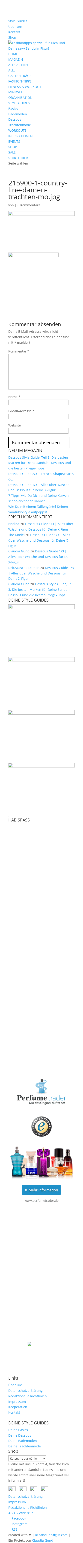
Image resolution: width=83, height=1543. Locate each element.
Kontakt (14, 32)
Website (14, 425)
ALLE (11, 70)
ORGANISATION (20, 97)
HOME (13, 54)
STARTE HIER (18, 158)
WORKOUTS (17, 130)
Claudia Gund (19, 551)
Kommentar (18, 351)
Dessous (14, 119)
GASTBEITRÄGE (19, 76)
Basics (13, 108)
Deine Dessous (19, 1435)
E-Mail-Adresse (21, 411)
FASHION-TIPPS (20, 81)
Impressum (17, 1401)
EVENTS (14, 141)
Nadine (14, 524)
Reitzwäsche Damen (23, 567)
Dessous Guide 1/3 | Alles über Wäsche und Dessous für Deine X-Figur (39, 540)
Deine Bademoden (22, 1440)
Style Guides (17, 21)
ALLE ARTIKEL (18, 65)
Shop (12, 37)
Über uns (15, 26)
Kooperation (17, 1407)
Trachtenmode (19, 125)
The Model (16, 535)
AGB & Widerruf (20, 1513)
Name (14, 397)
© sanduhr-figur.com (51, 1535)
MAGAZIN (15, 59)
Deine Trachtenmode (24, 1446)
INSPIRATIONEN (20, 136)
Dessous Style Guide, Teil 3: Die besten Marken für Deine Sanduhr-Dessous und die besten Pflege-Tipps (39, 463)
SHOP (12, 147)
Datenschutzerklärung (25, 1390)
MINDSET (15, 92)
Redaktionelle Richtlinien (27, 1396)
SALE (12, 152)
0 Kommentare (29, 205)
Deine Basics (18, 1430)
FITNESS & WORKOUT (24, 87)
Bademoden (17, 114)
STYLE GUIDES (19, 103)
